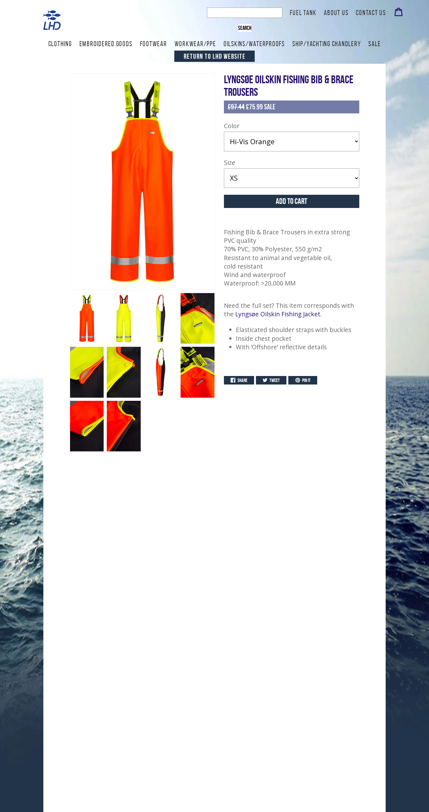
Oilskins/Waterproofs (254, 43)
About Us (336, 12)
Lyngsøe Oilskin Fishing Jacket (277, 314)
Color (231, 126)
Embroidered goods (106, 43)
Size (229, 162)
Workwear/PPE (195, 43)
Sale (374, 43)
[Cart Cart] (398, 13)
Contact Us (371, 12)
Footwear (153, 43)
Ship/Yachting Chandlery (326, 43)
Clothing (60, 43)
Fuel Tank (303, 12)
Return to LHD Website (215, 56)
